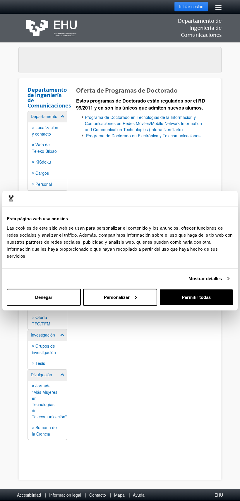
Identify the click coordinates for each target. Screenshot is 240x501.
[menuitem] (47, 150)
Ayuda (139, 495)
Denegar (43, 296)
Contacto (97, 495)
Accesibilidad (29, 495)
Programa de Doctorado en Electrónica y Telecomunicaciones (142, 135)
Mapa (119, 495)
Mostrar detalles (205, 278)
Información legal (65, 495)
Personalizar (117, 296)
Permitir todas (196, 296)
